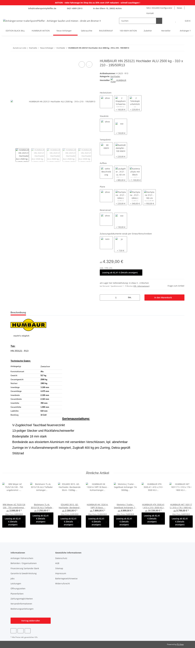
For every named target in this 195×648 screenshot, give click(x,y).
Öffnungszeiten (18, 588)
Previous (13, 155)
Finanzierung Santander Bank (25, 568)
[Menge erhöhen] (137, 297)
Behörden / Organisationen (24, 563)
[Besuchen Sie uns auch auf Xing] (28, 630)
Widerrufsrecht (62, 583)
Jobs (13, 578)
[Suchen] (159, 21)
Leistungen (16, 583)
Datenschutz (61, 558)
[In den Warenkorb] (13, 57)
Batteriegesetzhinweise (66, 578)
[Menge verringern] (103, 297)
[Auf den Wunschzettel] (89, 64)
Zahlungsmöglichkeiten (22, 598)
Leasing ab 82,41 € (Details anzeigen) (120, 272)
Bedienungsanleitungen (22, 608)
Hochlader (115, 76)
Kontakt (150, 13)
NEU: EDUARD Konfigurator (159, 8)
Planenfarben (17, 593)
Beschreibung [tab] (18, 312)
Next (94, 155)
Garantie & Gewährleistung (24, 573)
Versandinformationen (21, 603)
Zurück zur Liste (19, 48)
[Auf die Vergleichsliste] (82, 64)
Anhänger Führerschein (22, 558)
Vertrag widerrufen (30, 620)
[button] (170, 21)
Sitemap (59, 568)
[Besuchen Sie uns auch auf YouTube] (20, 630)
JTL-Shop (180, 644)
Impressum (60, 573)
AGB (57, 563)
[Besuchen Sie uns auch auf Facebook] (13, 630)
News (179, 8)
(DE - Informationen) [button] (141, 286)
